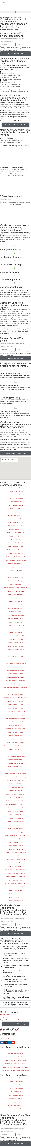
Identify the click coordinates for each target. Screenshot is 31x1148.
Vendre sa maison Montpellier (15, 508)
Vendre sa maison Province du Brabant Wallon (15, 1070)
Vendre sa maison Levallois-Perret (15, 728)
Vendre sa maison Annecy (15, 577)
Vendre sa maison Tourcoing (15, 625)
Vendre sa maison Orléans (15, 598)
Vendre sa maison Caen (15, 611)
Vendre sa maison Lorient (15, 808)
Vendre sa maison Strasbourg (15, 512)
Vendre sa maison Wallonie (15, 1053)
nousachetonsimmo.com (17, 1020)
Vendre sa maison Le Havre (15, 536)
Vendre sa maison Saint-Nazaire (15, 711)
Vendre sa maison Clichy (15, 749)
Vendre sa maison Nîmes (15, 553)
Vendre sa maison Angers (15, 546)
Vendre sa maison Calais (15, 735)
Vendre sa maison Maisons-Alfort (15, 804)
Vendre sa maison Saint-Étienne (15, 532)
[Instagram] (6, 1042)
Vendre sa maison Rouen (15, 601)
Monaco (25, 431)
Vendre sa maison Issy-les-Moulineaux (15, 722)
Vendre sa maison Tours (15, 570)
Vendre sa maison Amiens (15, 574)
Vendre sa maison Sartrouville (15, 887)
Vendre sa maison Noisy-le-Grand (15, 718)
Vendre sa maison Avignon (15, 642)
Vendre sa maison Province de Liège (15, 1057)
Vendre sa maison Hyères (15, 828)
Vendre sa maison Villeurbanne (15, 550)
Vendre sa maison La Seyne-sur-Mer (15, 773)
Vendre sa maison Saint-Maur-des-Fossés (15, 697)
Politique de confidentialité (7, 1017)
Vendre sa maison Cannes (15, 708)
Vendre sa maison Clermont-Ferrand (15, 560)
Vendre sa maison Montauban (15, 780)
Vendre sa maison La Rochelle (15, 677)
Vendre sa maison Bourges (15, 759)
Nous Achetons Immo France (14, 1075)
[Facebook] (2, 1042)
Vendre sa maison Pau (15, 691)
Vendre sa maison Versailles (15, 667)
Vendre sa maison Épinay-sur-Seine (15, 852)
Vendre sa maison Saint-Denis (15, 605)
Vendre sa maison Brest (15, 567)
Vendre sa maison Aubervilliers (15, 649)
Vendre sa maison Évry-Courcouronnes (15, 746)
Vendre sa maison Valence (15, 753)
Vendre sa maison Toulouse (15, 498)
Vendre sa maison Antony (15, 766)
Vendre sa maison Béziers (15, 673)
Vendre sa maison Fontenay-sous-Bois (15, 883)
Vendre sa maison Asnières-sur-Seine (15, 653)
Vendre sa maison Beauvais (15, 818)
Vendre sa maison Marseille (15, 491)
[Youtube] (13, 1042)
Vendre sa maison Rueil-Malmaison (15, 680)
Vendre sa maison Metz (15, 584)
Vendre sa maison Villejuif (15, 811)
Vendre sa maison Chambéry (15, 787)
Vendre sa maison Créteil (15, 639)
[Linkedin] (9, 1042)
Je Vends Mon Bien (9, 1029)
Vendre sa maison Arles (15, 894)
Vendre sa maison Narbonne (16, 821)
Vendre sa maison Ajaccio (15, 704)
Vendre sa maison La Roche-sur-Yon (15, 835)
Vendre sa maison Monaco (15, 900)
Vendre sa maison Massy (16, 890)
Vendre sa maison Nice (15, 501)
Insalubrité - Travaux (10, 257)
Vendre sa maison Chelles (15, 845)
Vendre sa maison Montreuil (15, 608)
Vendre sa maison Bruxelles (15, 1050)
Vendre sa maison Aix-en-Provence (15, 556)
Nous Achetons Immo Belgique (15, 1047)
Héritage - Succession (11, 249)
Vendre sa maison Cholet (15, 849)
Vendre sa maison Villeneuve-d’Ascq (15, 777)
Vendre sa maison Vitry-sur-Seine (15, 636)
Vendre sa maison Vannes (15, 842)
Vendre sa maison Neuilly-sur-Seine (15, 794)
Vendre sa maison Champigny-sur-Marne (15, 687)
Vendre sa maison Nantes (15, 505)
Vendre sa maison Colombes (15, 656)
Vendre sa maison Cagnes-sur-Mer (15, 873)
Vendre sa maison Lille (15, 519)
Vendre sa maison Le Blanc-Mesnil (15, 801)
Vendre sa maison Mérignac (15, 694)
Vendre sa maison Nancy (16, 622)
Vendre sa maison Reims (15, 529)
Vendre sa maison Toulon (15, 525)
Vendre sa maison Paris (15, 488)
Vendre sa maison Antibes (15, 701)
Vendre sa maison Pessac (15, 739)
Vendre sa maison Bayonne (15, 866)
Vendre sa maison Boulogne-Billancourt (15, 587)
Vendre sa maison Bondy (16, 863)
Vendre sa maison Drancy (15, 715)
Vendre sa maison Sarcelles (15, 797)
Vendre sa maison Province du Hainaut (15, 1060)
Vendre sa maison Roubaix (15, 629)
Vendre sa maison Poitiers (15, 646)
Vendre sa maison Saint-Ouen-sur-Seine (15, 856)
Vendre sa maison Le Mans (15, 563)
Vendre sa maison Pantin (15, 783)
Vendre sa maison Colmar (15, 732)
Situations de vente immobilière (9, 1031)
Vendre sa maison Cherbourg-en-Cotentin (15, 684)
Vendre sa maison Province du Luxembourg (15, 1067)
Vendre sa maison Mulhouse (15, 618)
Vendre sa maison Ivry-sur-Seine (15, 756)
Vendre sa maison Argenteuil (15, 615)
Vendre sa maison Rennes (15, 522)
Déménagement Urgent (11, 287)
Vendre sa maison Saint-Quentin (15, 859)
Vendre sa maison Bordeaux (15, 515)
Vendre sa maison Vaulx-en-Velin (15, 876)
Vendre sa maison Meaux (15, 825)
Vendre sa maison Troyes (15, 770)
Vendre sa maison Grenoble (15, 543)
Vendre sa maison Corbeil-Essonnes (15, 869)
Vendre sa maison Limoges (15, 581)
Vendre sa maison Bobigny (15, 832)
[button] (15, 12)
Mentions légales (5, 1014)
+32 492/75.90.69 (5, 1038)
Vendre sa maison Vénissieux (15, 742)
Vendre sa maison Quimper (15, 763)
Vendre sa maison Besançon (15, 594)
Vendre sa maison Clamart (15, 839)
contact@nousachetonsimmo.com (9, 1035)
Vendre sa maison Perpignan (15, 591)
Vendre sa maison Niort (15, 790)
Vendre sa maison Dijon (15, 539)
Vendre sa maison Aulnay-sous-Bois (15, 663)
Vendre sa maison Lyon (15, 495)
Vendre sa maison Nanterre (15, 632)
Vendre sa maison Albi (15, 897)
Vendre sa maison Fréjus (15, 814)
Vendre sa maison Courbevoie (15, 670)
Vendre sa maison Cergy (15, 725)
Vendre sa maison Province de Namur (15, 1063)
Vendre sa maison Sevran (15, 880)
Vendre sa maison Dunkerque (15, 660)
